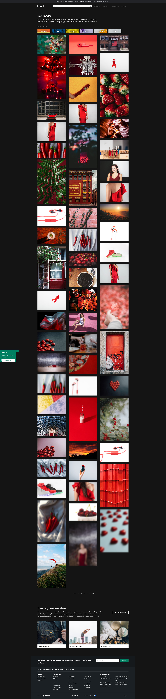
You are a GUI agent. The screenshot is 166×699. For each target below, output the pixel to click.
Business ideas (115, 6)
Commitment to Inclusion (58, 669)
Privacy (67, 669)
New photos (106, 6)
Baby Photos (55, 689)
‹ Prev (74, 593)
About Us (72, 669)
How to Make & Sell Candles (121, 684)
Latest (39, 26)
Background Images (73, 683)
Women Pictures (56, 685)
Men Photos (71, 685)
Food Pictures (87, 678)
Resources (123, 6)
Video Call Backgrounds (73, 689)
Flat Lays (55, 683)
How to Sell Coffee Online (120, 682)
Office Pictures (56, 681)
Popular (45, 26)
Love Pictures (87, 685)
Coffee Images (56, 678)
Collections (97, 6)
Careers (39, 669)
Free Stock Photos (41, 676)
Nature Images (72, 678)
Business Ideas (103, 676)
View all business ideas (120, 612)
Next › (93, 593)
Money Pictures (72, 681)
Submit (124, 660)
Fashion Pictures (72, 676)
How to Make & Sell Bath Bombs (121, 676)
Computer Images (87, 681)
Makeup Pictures (87, 676)
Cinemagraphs (87, 683)
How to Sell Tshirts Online (105, 686)
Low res (61, 52)
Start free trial (8, 360)
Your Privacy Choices (89, 695)
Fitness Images (87, 687)
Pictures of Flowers (57, 687)
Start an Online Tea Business (106, 678)
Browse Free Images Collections (41, 679)
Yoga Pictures (71, 687)
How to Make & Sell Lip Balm (106, 682)
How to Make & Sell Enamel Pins (121, 679)
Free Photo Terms (46, 669)
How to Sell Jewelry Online (105, 684)
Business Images (56, 676)
